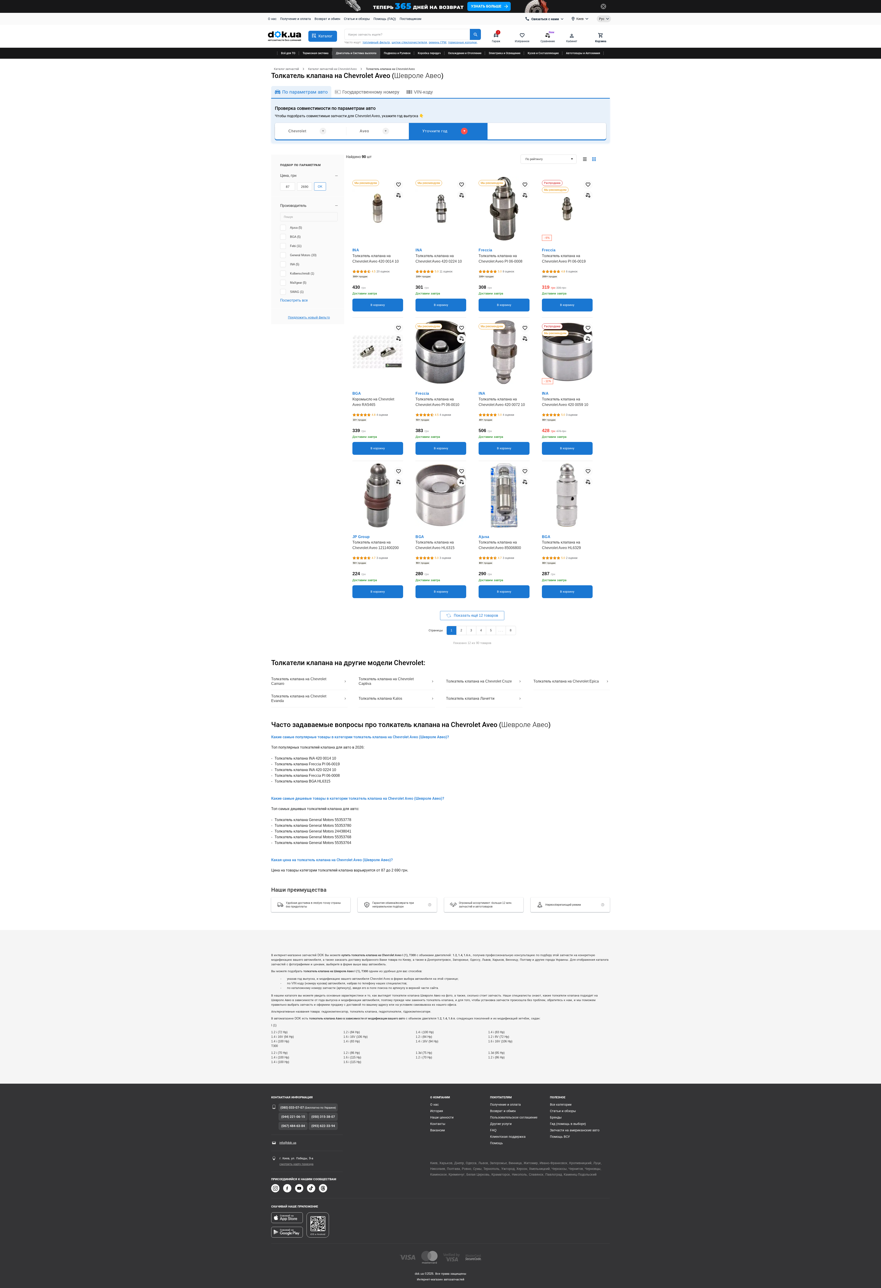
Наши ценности (442, 1117)
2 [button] (461, 630)
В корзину (378, 305)
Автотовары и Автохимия (583, 53)
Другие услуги (501, 1124)
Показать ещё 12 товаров (476, 615)
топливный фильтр (376, 42)
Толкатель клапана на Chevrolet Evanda (298, 698)
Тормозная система (316, 53)
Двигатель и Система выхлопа (356, 53)
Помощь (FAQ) (385, 19)
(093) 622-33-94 (323, 1126)
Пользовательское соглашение (513, 1117)
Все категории (561, 1104)
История (436, 1111)
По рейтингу (534, 159)
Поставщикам (410, 19)
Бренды (556, 1117)
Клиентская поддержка (508, 1136)
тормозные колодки (462, 42)
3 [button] (471, 630)
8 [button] (510, 630)
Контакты (437, 1124)
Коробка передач (429, 53)
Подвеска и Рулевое (397, 53)
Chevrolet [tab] (297, 131)
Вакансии (437, 1130)
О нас (272, 19)
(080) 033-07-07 (292, 1107)
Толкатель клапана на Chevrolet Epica (566, 681)
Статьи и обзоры (357, 19)
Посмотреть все (294, 300)
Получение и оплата (295, 19)
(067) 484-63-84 (293, 1126)
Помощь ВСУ (560, 1136)
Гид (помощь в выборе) (568, 1124)
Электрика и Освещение (504, 53)
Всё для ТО (288, 53)
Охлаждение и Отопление (464, 53)
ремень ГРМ (437, 42)
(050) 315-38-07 (323, 1117)
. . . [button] (501, 630)
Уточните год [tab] (435, 131)
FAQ (493, 1130)
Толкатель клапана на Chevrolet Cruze (479, 681)
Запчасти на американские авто (574, 1130)
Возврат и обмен (327, 19)
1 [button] (451, 630)
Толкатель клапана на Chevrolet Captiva (386, 681)
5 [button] (491, 630)
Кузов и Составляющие (543, 53)
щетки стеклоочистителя (409, 42)
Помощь (496, 1143)
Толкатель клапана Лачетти (470, 698)
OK (320, 186)
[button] (322, 36)
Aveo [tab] (364, 131)
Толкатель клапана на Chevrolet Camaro (298, 681)
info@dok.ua (287, 1142)
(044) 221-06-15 (293, 1117)
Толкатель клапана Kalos (380, 698)
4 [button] (481, 630)
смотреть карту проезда (296, 1164)
